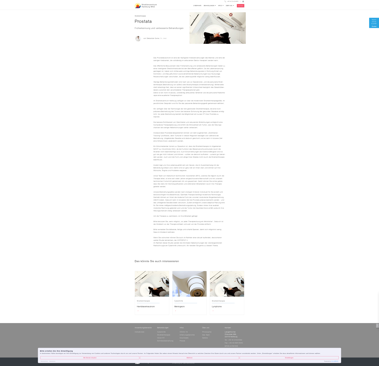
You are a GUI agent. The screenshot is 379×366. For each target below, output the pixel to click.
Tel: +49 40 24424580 (233, 340)
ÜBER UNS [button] (229, 5)
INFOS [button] (220, 5)
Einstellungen (289, 358)
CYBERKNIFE (197, 5)
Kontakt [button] (240, 6)
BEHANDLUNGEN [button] (209, 5)
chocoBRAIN (334, 361)
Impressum (52, 361)
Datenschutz (44, 361)
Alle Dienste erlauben (90, 358)
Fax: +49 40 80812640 (234, 343)
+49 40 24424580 (232, 1)
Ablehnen (189, 358)
